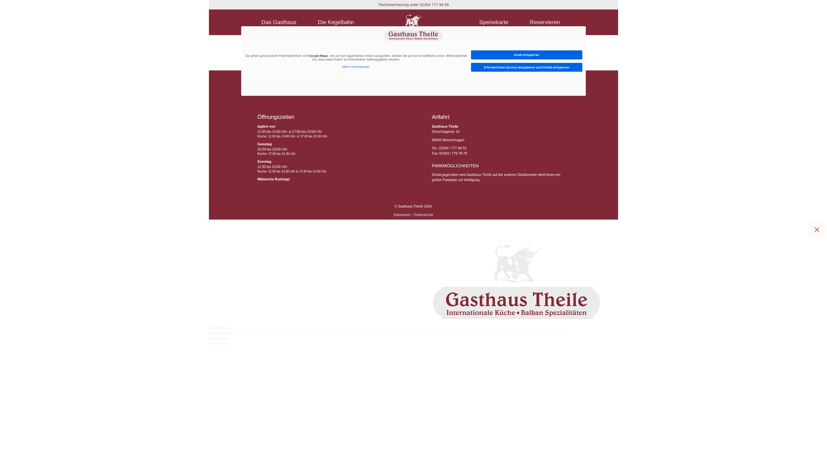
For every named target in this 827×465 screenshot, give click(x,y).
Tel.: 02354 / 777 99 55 (449, 148)
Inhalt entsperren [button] (526, 55)
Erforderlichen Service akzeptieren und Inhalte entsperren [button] (526, 67)
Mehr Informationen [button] (356, 66)
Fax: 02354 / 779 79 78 (449, 153)
